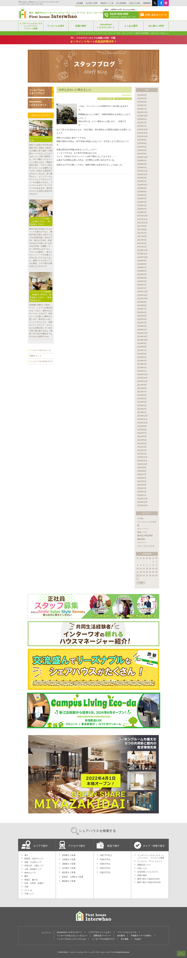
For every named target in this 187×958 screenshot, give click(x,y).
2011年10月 (142, 464)
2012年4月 (142, 443)
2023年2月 (142, 122)
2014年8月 (142, 347)
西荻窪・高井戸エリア (34, 858)
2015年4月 (142, 319)
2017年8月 (142, 229)
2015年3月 (142, 323)
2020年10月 (142, 157)
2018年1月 (142, 212)
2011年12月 (142, 457)
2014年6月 (142, 354)
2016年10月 (142, 257)
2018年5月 (142, 198)
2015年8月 (142, 305)
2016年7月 (142, 267)
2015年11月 (142, 295)
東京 (26, 855)
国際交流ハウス (144, 865)
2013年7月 (142, 392)
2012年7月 (142, 433)
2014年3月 (142, 364)
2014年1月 (142, 371)
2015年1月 (142, 330)
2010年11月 (142, 502)
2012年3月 (142, 447)
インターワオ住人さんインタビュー (72, 936)
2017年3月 (142, 243)
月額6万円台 (105, 859)
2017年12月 (142, 216)
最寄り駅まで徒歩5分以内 (148, 879)
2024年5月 (142, 98)
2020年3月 (142, 164)
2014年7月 (142, 350)
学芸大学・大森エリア (34, 865)
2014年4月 (142, 360)
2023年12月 (142, 112)
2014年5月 (142, 357)
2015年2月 (142, 326)
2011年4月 (141, 485)
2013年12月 (142, 374)
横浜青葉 (141, 539)
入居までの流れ (134, 3)
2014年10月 (142, 340)
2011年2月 (141, 492)
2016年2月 (142, 285)
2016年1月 (142, 288)
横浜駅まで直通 (68, 881)
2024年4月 (142, 102)
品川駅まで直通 (68, 868)
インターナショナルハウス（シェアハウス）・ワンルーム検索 (150, 856)
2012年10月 (142, 423)
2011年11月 (142, 461)
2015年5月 (142, 316)
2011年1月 (141, 495)
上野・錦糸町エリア (33, 869)
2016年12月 (142, 250)
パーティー (142, 542)
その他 (140, 518)
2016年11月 (142, 254)
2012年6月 (142, 436)
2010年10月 (142, 505)
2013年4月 (142, 402)
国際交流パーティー (102, 936)
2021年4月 (142, 150)
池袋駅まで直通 (68, 864)
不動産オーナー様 (106, 3)
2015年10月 (142, 298)
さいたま (28, 890)
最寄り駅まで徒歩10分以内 (149, 882)
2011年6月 (141, 478)
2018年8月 (142, 191)
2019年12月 (142, 171)
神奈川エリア (30, 873)
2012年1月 (142, 454)
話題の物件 (142, 875)
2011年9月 (141, 467)
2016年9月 (142, 260)
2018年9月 (142, 188)
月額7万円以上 (106, 855)
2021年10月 (142, 136)
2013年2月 (142, 409)
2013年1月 (142, 412)
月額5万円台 (105, 864)
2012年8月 (142, 429)
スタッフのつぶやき (123, 99)
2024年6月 (142, 95)
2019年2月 (142, 181)
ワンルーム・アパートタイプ (149, 861)
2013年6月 (142, 395)
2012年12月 (142, 416)
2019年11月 (142, 174)
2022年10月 (142, 129)
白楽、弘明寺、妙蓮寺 (34, 883)
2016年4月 (142, 278)
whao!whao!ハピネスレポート (38, 103)
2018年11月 (142, 185)
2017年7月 (142, 233)
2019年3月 (142, 178)
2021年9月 (142, 140)
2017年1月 (142, 247)
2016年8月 (142, 264)
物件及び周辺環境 (105, 99)
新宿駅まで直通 (68, 855)
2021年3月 (142, 154)
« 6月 (140, 583)
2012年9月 (142, 426)
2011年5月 (141, 481)
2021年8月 (142, 143)
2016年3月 (142, 281)
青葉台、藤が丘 (31, 880)
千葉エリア (29, 894)
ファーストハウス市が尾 (146, 523)
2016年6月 (142, 271)
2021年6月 (142, 147)
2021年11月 (142, 133)
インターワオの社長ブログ (41, 361)
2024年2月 (142, 105)
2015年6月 (142, 312)
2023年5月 (142, 119)
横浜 (26, 876)
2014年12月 (142, 333)
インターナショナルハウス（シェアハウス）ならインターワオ (91, 952)
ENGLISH (147, 3)
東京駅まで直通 (68, 872)
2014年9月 (142, 343)
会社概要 (79, 3)
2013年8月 (142, 388)
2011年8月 (141, 471)
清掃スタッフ (35, 356)
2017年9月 (142, 226)
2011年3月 (141, 488)
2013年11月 (142, 378)
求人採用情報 (121, 3)
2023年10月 (142, 116)
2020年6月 (142, 160)
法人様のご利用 (91, 3)
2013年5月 (142, 398)
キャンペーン (143, 529)
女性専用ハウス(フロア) (147, 872)
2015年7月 (142, 309)
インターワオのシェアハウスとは (71, 939)
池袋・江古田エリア (33, 862)
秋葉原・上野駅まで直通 (72, 877)
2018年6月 (142, 195)
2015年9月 (142, 302)
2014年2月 (142, 367)
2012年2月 (142, 450)
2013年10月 (142, 381)
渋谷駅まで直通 (68, 859)
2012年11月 (142, 419)
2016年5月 (142, 274)
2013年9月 (142, 385)
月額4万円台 (105, 868)
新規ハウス (142, 532)
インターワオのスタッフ (40, 350)
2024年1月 (142, 109)
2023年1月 (142, 126)
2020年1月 (142, 167)
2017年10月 (142, 223)
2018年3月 (142, 205)
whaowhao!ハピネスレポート (69, 932)
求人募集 (125, 939)
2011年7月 (141, 474)
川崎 (26, 887)
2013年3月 (142, 405)
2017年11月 (142, 219)
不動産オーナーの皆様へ (141, 936)
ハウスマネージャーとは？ (99, 932)
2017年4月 (142, 240)
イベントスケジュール (126, 932)
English (138, 939)
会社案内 (121, 936)
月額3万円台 (105, 872)
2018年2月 (142, 209)
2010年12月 (142, 498)
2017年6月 (142, 236)
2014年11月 (142, 336)
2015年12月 (142, 291)
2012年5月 (142, 440)
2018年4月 (142, 202)
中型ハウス (142, 868)
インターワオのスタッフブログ (36, 91)
